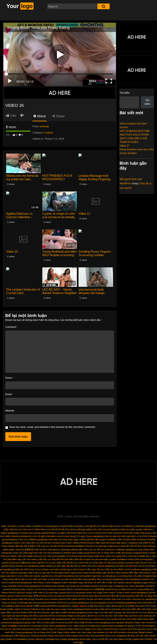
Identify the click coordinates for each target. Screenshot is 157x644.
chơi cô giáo (39, 536)
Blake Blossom (75, 629)
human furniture (48, 602)
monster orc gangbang (26, 566)
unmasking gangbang (125, 602)
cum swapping (118, 635)
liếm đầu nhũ (136, 572)
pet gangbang (7, 569)
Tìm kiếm (125, 92)
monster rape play (51, 612)
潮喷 (37, 606)
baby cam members (145, 622)
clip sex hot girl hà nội (52, 546)
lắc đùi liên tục (70, 562)
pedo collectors (144, 529)
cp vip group (79, 592)
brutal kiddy (95, 572)
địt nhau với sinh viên (95, 582)
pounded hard (102, 635)
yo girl (57, 566)
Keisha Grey (46, 596)
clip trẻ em (137, 612)
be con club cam (23, 529)
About (41, 116)
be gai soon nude (127, 619)
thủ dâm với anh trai (126, 566)
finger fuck (53, 635)
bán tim (76, 586)
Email (9, 394)
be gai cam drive (63, 596)
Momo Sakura (109, 526)
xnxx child (72, 626)
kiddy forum (126, 589)
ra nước (127, 599)
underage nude (25, 572)
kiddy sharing (11, 536)
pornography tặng (92, 579)
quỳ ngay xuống (77, 539)
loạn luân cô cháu (103, 562)
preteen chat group (128, 632)
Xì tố (137, 626)
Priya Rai (89, 635)
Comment (11, 327)
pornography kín (61, 556)
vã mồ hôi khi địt (56, 529)
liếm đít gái (124, 539)
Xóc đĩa (113, 639)
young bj (107, 579)
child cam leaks (40, 579)
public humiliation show (122, 559)
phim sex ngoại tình (115, 556)
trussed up (62, 622)
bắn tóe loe (111, 569)
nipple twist (138, 639)
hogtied (147, 576)
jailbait (10, 606)
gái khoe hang (24, 592)
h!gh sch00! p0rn (22, 619)
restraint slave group (30, 533)
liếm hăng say (22, 635)
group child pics (36, 639)
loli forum (62, 602)
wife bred (70, 533)
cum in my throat (146, 566)
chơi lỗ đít (102, 639)
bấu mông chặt (145, 619)
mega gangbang (32, 586)
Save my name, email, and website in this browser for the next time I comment (52, 427)
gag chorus (149, 582)
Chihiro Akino (39, 529)
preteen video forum (136, 562)
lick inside (21, 612)
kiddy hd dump (138, 539)
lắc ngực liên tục (96, 569)
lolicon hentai (125, 639)
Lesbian (48, 132)
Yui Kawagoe (148, 626)
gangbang (118, 579)
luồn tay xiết (21, 569)
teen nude (109, 592)
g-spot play (52, 592)
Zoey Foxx (34, 569)
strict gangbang (132, 579)
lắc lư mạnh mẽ (82, 566)
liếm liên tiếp (22, 546)
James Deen (126, 629)
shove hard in (79, 569)
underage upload (69, 549)
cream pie (132, 556)
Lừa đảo (60, 533)
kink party (81, 615)
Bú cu (35, 542)
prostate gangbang (78, 602)
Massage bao (31, 553)
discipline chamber (144, 586)
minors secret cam (36, 589)
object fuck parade (24, 606)
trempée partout (57, 599)
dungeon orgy (136, 542)
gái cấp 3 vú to (134, 536)
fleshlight (79, 642)
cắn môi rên (34, 612)
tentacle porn (59, 542)
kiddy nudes (14, 609)
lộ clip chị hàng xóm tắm (25, 615)
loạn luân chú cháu (58, 539)
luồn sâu (73, 622)
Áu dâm (138, 576)
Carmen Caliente (30, 609)
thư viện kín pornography (106, 529)
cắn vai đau (112, 619)
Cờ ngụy (81, 536)
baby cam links (8, 526)
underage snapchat (107, 546)
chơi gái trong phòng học (66, 576)
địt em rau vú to (95, 615)
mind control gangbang (135, 592)
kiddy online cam (72, 632)
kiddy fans (99, 556)
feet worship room (62, 586)
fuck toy (23, 539)
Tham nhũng (148, 546)
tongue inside (66, 526)
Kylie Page (57, 632)
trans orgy (93, 612)
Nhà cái (36, 619)
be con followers (126, 526)
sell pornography (133, 582)
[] (103, 6)
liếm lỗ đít (149, 542)
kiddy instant (46, 566)
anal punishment (49, 606)
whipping (118, 586)
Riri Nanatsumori (25, 629)
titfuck (70, 589)
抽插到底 (29, 549)
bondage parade (89, 586)
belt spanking (127, 596)
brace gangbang (95, 536)
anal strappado (53, 582)
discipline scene (55, 536)
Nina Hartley (122, 572)
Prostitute (46, 586)
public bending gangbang (74, 612)
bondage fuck (52, 639)
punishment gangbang (12, 622)
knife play (66, 569)
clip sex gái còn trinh (115, 536)
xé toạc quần (54, 562)
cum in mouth (94, 533)
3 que (107, 606)
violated (37, 526)
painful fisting (48, 533)
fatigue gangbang (9, 533)
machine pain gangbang (54, 619)
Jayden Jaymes (80, 606)
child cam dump (115, 582)
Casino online (24, 526)
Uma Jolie (45, 609)
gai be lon (47, 576)
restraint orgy (106, 586)
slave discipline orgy (73, 582)
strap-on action (9, 602)
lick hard (70, 529)
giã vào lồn (40, 549)
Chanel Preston (110, 629)
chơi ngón (58, 572)
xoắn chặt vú (39, 592)
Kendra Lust (42, 599)
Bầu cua (11, 612)
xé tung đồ (123, 546)
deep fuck (128, 576)
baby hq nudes (128, 529)
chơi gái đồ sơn (92, 526)
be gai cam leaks (100, 559)
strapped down (140, 553)
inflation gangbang (38, 539)
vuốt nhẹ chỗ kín (47, 615)
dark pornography (144, 559)
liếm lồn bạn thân (65, 559)
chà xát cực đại (8, 629)
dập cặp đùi (67, 566)
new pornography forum (101, 602)
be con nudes (30, 559)
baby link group (9, 599)
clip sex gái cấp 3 (43, 572)
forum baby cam (88, 639)
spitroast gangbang (145, 526)
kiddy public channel (13, 549)
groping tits (25, 536)
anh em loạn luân (73, 579)
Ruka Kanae (8, 546)
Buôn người (70, 572)
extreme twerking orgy (14, 589)
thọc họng (83, 572)
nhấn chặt (8, 529)
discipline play (15, 559)
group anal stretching (81, 556)
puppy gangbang (69, 639)
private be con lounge (30, 626)
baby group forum (87, 553)
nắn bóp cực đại (47, 559)
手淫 (38, 546)
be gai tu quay (59, 609)
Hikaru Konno (8, 592)
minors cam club (22, 542)
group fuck (65, 592)
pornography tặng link (122, 622)
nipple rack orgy (93, 629)
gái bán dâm (93, 539)
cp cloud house (96, 619)
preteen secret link (123, 533)
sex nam (129, 586)
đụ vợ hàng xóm (106, 553)
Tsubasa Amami (39, 635)
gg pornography (10, 539)
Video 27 (125, 145)
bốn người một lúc (76, 599)
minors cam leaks (50, 569)
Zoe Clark (107, 533)
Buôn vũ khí (124, 569)
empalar (79, 526)
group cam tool (122, 612)
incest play (27, 596)
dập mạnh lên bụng (105, 542)
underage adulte (84, 529)
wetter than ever (113, 599)
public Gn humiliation (17, 639)
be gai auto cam (142, 629)
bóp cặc (18, 553)
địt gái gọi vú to (113, 576)
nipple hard (77, 635)
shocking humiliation (75, 546)
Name (9, 377)
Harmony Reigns (65, 615)
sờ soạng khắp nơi (143, 589)
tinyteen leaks (92, 609)
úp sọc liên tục (97, 549)
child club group (123, 553)
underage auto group (28, 602)
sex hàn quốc (106, 612)
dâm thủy (83, 549)
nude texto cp (56, 579)
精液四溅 (99, 589)
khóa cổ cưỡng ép (57, 629)
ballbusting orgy (28, 562)
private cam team (122, 609)
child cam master (32, 576)
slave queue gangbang (103, 566)
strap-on (83, 626)
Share (60, 116)
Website (9, 410)
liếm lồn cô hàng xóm (146, 596)
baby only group (142, 533)
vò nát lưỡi (111, 632)
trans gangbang (75, 609)
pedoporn (57, 553)
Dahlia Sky (144, 556)
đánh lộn (81, 533)
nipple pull (32, 556)
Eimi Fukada (150, 536)
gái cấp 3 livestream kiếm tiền (104, 596)
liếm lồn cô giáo (82, 559)
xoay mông (142, 549)
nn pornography (50, 526)
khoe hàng (69, 536)
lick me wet (44, 553)
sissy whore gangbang (54, 626)
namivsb (44, 126)
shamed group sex (84, 589)
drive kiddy (41, 629)
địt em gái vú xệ (22, 579)
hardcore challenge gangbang (121, 549)
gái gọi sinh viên (32, 622)
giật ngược (122, 542)
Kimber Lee (151, 639)
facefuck (91, 546)
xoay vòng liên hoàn (12, 586)
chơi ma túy (45, 542)
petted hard (107, 626)
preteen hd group (10, 562)
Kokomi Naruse (80, 596)
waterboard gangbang (20, 582)
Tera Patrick (39, 582)
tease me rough (94, 592)
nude (17, 596)
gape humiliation (109, 539)
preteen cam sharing (140, 615)
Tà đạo (119, 592)
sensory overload (56, 589)
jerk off (144, 606)
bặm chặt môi (18, 556)
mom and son (85, 562)
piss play (87, 632)
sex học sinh (45, 556)
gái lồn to (42, 562)
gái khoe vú (98, 576)
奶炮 (36, 596)
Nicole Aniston (87, 542)
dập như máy (96, 606)
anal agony (53, 549)
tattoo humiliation (10, 626)
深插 (31, 546)
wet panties (119, 562)
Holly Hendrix (86, 622)
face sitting (73, 542)
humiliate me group (124, 626)
